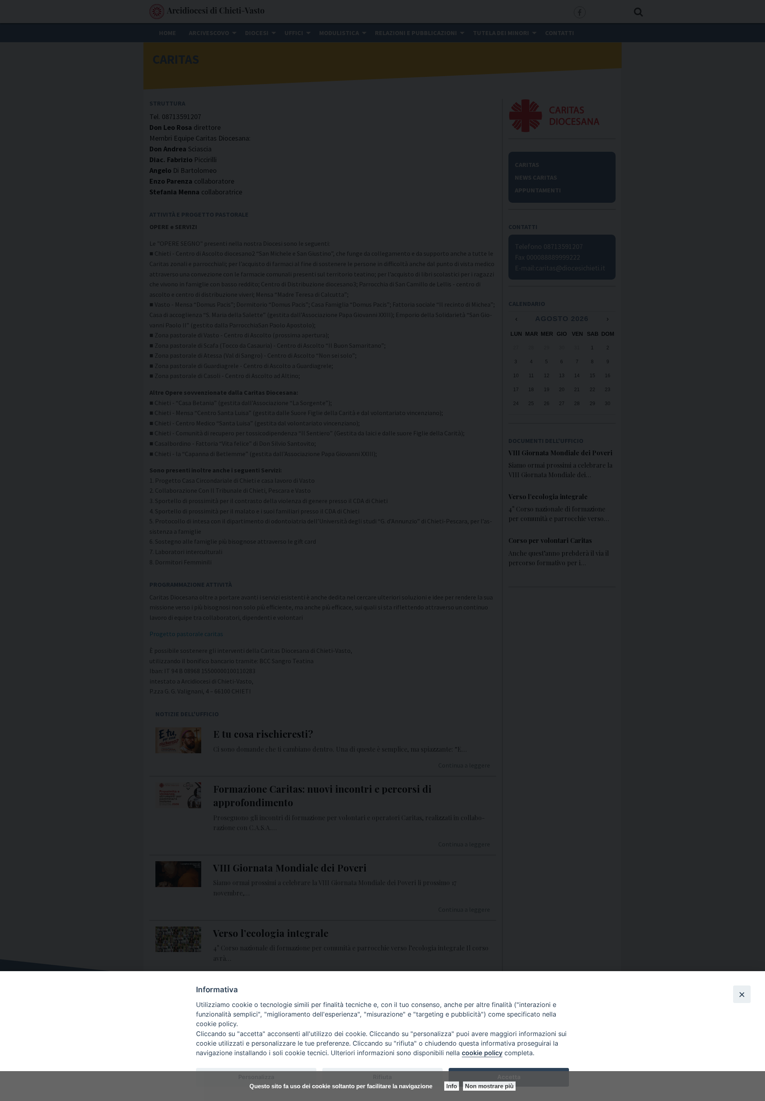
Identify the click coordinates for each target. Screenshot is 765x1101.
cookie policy (482, 1053)
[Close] (742, 994)
